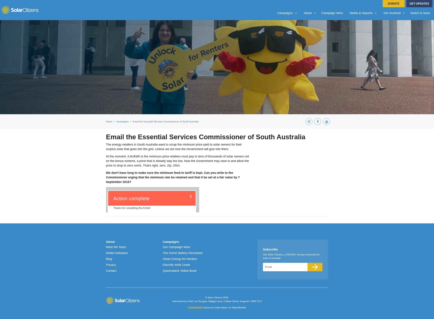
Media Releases (117, 253)
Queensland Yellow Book (179, 270)
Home (109, 121)
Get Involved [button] (395, 13)
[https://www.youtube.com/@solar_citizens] (377, 4)
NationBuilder (239, 307)
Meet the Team (116, 247)
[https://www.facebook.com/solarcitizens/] (368, 4)
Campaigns (122, 121)
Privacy (111, 265)
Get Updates (419, 3)
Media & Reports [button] (362, 13)
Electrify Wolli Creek (176, 265)
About (110, 242)
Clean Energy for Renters (180, 259)
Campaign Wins (332, 13)
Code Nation (221, 307)
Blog (109, 259)
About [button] (311, 13)
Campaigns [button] (288, 13)
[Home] (20, 10)
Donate (393, 3)
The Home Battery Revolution (183, 253)
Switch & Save (420, 13)
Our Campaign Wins (176, 247)
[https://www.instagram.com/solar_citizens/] (359, 4)
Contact (111, 270)
